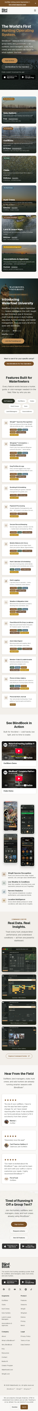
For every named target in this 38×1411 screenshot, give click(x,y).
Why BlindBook (7, 1345)
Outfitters (5, 1300)
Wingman (24, 1313)
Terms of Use (25, 1340)
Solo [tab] (25, 406)
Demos (23, 1317)
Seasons (24, 1305)
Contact (4, 1357)
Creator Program (7, 1365)
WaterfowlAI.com (7, 1370)
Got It (24, 1407)
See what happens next (17, 5)
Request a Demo (19, 1231)
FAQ (3, 1349)
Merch (23, 1325)
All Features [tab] (8, 401)
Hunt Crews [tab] (15, 406)
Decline (14, 1407)
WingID (23, 1309)
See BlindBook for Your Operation (17, 67)
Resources (5, 1353)
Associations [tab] (27, 411)
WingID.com (6, 1374)
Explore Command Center (17, 1056)
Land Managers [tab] (11, 411)
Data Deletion (25, 1345)
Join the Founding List (13, 341)
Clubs (4, 1305)
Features (24, 1300)
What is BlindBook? (8, 1340)
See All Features (19, 1238)
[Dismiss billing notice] (35, 3)
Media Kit (5, 1361)
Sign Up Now (9, 61)
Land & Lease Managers (6, 1318)
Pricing (23, 1321)
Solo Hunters (6, 1313)
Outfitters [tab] (21, 401)
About (4, 1336)
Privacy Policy (26, 1336)
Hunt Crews (6, 1309)
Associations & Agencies (7, 1324)
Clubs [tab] (32, 401)
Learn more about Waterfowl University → (16, 346)
